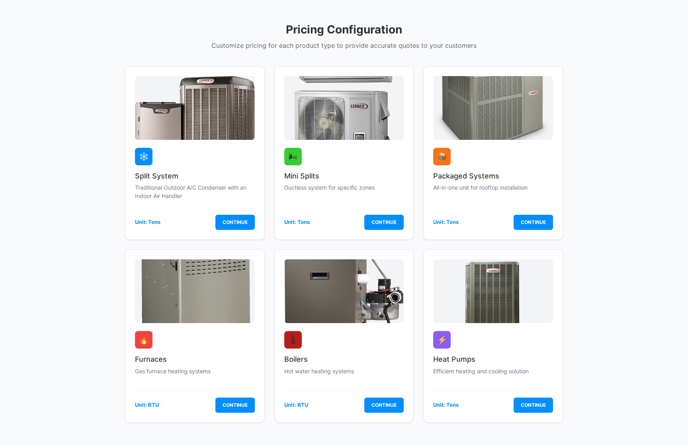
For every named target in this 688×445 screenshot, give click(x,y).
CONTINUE (235, 222)
